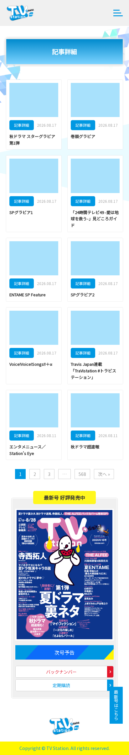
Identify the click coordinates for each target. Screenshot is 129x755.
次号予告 (64, 652)
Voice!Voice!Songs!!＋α (30, 364)
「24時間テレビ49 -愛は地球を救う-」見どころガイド (95, 218)
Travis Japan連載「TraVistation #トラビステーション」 (93, 370)
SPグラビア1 (21, 212)
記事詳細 (21, 125)
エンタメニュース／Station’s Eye (27, 450)
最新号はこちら (116, 705)
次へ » (104, 474)
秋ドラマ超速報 (85, 447)
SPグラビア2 (82, 295)
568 (82, 474)
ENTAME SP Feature (27, 295)
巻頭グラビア (83, 136)
